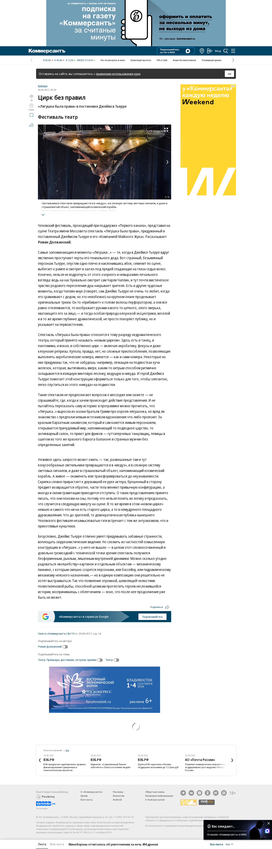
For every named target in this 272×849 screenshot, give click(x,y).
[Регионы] (202, 51)
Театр (109, 660)
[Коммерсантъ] (47, 50)
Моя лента (57, 844)
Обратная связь (154, 791)
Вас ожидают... (223, 826)
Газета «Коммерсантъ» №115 (56, 633)
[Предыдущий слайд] (39, 760)
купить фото (107, 210)
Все (67, 750)
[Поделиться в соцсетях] (31, 125)
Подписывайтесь (152, 616)
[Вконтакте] (191, 793)
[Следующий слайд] (232, 760)
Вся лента (216, 844)
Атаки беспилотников (184, 60)
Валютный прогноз (141, 60)
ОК (229, 74)
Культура (42, 86)
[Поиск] (226, 51)
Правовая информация (159, 795)
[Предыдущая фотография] (41, 162)
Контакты (86, 799)
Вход (218, 51)
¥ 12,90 (69, 60)
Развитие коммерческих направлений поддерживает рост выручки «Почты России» (205, 767)
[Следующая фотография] (167, 162)
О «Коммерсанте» (91, 791)
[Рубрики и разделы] (233, 51)
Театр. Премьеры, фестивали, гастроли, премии (67, 660)
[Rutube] (216, 793)
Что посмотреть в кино (112, 60)
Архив (84, 795)
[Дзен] (199, 793)
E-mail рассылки (155, 799)
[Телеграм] (183, 793)
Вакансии (118, 795)
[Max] (224, 793)
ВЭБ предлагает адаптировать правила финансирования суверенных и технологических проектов (64, 767)
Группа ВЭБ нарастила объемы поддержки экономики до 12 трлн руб (158, 766)
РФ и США (162, 60)
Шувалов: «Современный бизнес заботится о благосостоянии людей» (111, 766)
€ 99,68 (58, 60)
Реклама (118, 791)
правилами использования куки (118, 74)
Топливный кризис (211, 60)
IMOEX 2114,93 (85, 60)
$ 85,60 (47, 60)
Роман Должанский (50, 646)
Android (117, 799)
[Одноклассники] (207, 793)
